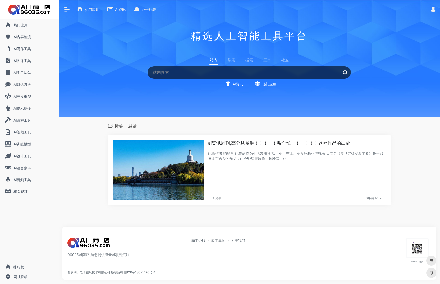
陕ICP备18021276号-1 (139, 272)
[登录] (433, 10)
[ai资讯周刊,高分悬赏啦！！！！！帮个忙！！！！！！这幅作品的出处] (158, 170)
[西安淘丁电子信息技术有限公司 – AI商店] (88, 244)
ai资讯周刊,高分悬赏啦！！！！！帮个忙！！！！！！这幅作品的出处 (279, 143)
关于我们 (238, 240)
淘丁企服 (198, 240)
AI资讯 (216, 198)
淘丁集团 (218, 240)
